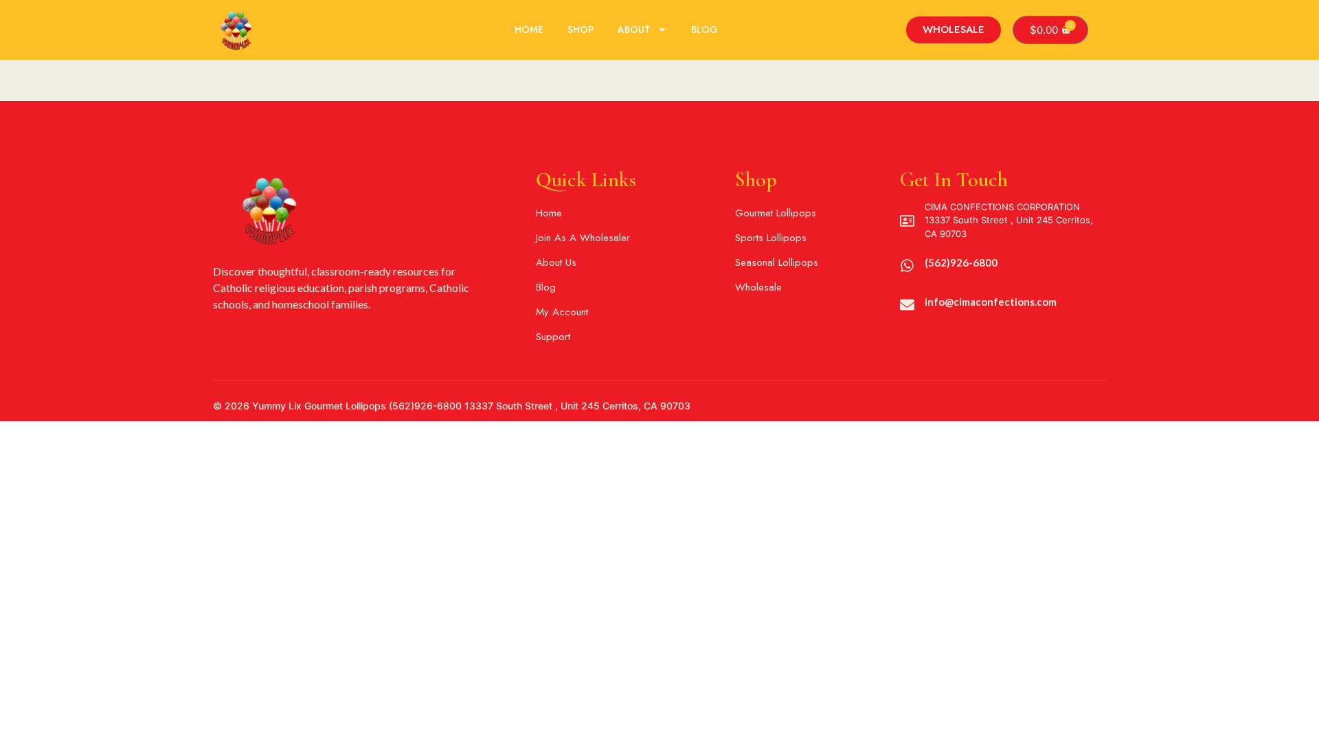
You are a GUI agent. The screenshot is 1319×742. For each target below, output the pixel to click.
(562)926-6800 (961, 262)
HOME (529, 29)
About (634, 29)
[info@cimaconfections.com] (907, 304)
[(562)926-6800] (907, 265)
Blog (704, 29)
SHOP (580, 29)
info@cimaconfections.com (991, 301)
